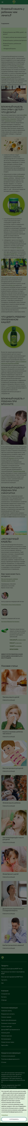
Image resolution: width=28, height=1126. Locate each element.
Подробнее (4, 1115)
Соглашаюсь (14, 1119)
